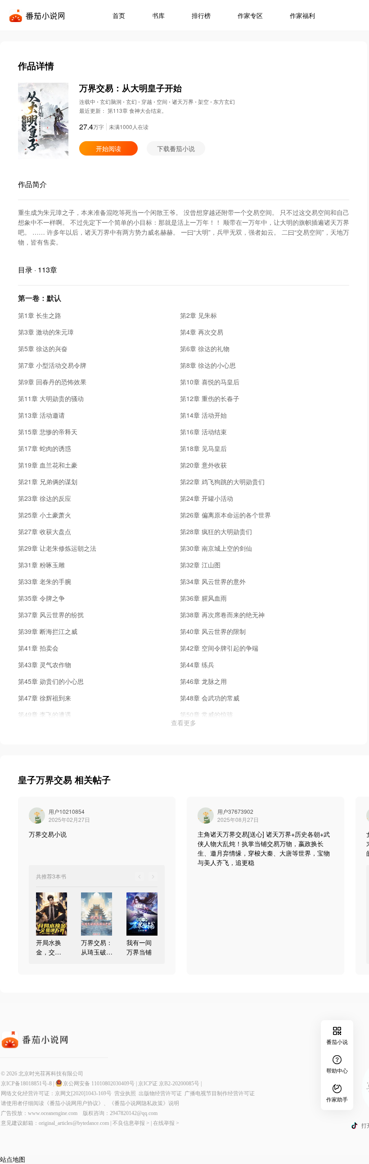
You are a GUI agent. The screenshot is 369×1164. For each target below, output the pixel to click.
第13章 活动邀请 (41, 414)
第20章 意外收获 (203, 464)
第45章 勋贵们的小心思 (51, 681)
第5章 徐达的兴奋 (43, 348)
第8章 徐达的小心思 (208, 365)
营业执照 (126, 1093)
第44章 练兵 (197, 664)
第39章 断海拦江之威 (47, 631)
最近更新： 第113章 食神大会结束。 (123, 110)
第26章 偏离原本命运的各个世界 (225, 514)
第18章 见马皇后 (203, 448)
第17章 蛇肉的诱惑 (44, 448)
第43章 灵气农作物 (44, 664)
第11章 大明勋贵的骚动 (51, 398)
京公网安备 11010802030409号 (99, 1083)
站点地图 (12, 1159)
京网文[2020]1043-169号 (84, 1093)
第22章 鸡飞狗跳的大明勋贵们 (222, 481)
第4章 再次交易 (201, 331)
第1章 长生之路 (39, 315)
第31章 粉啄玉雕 (41, 564)
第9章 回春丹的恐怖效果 (52, 381)
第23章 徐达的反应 (44, 498)
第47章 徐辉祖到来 (44, 697)
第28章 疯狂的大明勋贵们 (216, 531)
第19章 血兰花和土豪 (47, 464)
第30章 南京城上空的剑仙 (216, 548)
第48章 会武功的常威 (209, 697)
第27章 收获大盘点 (44, 531)
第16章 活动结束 (203, 431)
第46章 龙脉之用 (203, 681)
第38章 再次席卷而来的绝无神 (222, 614)
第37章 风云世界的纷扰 (51, 614)
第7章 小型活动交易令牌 (52, 365)
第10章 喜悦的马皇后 (209, 381)
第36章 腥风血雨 (203, 597)
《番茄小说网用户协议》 (74, 1103)
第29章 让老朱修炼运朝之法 (57, 548)
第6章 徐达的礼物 (205, 348)
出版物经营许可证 (161, 1093)
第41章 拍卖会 (38, 647)
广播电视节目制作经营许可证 (219, 1093)
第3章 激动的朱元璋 (46, 331)
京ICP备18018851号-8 (26, 1083)
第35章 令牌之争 (41, 597)
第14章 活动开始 (203, 414)
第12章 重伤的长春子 (209, 398)
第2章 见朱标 (198, 315)
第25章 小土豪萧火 (44, 514)
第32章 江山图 (200, 564)
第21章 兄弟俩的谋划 (47, 481)
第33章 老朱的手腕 (44, 581)
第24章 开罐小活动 (206, 498)
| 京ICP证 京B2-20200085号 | (169, 1083)
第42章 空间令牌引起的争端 (219, 647)
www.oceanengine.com (52, 1113)
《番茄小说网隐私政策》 (138, 1103)
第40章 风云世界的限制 (213, 631)
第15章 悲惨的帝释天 (47, 431)
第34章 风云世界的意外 (213, 581)
